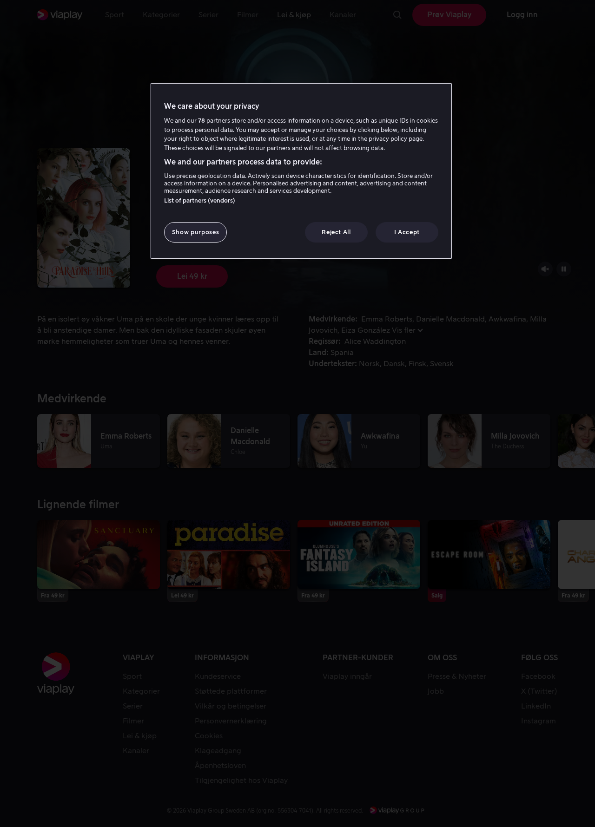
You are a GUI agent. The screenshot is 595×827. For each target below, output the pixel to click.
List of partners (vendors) (199, 200)
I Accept (407, 232)
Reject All (336, 232)
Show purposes (195, 232)
